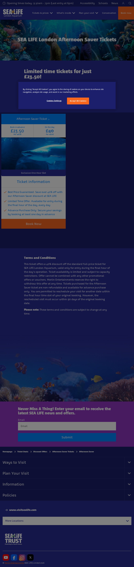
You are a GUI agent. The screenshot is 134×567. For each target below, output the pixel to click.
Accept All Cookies (78, 101)
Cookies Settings (54, 101)
